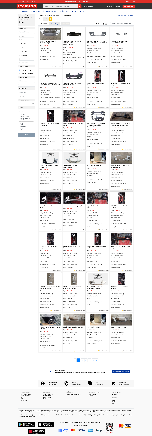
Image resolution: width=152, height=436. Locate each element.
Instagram (114, 397)
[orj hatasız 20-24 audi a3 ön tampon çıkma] (121, 158)
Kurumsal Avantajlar (23, 1)
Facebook (114, 394)
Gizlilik (22, 397)
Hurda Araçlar (46, 398)
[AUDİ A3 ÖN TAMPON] (98, 158)
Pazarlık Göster (26, 70)
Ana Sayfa (25, 11)
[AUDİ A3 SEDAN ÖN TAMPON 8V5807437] (50, 158)
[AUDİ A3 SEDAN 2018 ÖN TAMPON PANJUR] (50, 34)
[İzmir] (26, 121)
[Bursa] (26, 123)
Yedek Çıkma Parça (48, 394)
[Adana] (26, 125)
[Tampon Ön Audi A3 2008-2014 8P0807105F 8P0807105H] (50, 75)
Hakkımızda (24, 402)
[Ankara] (26, 120)
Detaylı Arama (88, 6)
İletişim (91, 395)
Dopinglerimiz (92, 394)
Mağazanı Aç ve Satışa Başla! (73, 394)
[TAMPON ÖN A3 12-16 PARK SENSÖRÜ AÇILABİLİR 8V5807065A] (98, 116)
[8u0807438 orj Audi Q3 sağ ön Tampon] (50, 319)
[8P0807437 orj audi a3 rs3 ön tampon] (74, 116)
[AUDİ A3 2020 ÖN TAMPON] (121, 319)
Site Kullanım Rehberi (26, 394)
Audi (75, 11)
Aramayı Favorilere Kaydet (121, 371)
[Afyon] (26, 128)
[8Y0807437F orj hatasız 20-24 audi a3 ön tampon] (50, 279)
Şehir (40, 19)
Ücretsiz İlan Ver (129, 6)
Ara (26, 135)
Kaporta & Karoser (51, 11)
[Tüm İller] (26, 115)
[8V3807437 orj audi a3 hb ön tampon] (121, 75)
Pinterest (114, 400)
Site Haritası (24, 400)
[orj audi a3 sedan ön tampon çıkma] (50, 198)
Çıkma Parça (36, 11)
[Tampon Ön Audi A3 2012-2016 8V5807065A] (121, 34)
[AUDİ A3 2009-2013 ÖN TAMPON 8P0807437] (98, 279)
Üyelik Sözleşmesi (25, 395)
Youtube (114, 398)
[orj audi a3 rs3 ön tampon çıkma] (98, 198)
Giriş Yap (110, 6)
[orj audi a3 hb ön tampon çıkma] (74, 198)
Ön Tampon (65, 11)
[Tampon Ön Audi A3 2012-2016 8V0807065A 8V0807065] (98, 34)
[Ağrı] (26, 130)
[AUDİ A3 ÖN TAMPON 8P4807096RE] (74, 158)
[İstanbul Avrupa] (26, 116)
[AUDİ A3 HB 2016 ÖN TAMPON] (74, 319)
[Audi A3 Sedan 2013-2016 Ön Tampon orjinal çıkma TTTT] (121, 116)
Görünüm (98, 24)
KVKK (22, 398)
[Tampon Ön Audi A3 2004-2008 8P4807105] (74, 75)
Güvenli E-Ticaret (130, 1)
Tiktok (113, 402)
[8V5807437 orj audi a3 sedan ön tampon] (50, 116)
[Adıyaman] (26, 126)
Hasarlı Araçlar (47, 397)
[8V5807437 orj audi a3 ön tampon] (98, 75)
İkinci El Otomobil (47, 395)
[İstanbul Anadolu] (26, 118)
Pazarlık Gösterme (27, 73)
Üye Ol (118, 6)
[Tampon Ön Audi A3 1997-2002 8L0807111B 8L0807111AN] (74, 34)
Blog (33, 1)
